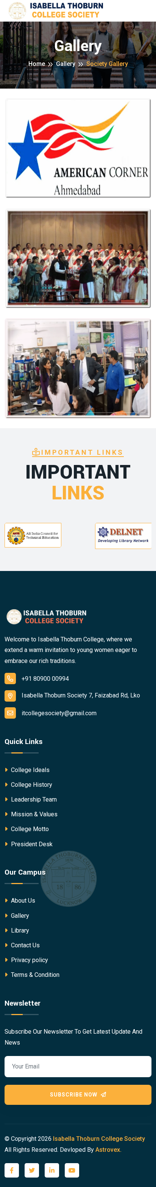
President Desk (31, 844)
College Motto (29, 829)
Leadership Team (33, 799)
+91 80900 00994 (45, 678)
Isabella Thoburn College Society (99, 1138)
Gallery (65, 63)
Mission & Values (33, 814)
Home (36, 63)
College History (30, 784)
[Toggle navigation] (147, 11)
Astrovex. (108, 1149)
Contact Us (24, 945)
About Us (22, 900)
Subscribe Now (74, 1095)
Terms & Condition (34, 974)
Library (19, 930)
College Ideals (29, 770)
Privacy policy (28, 960)
